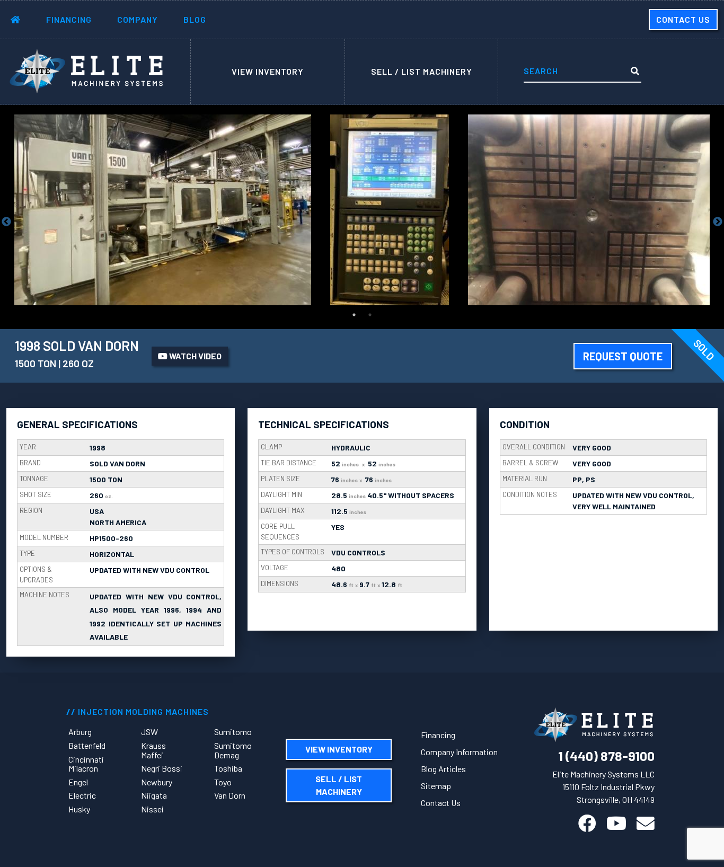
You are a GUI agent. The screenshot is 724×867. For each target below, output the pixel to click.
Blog (194, 19)
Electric (82, 795)
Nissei (152, 809)
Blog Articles (443, 769)
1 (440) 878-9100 (606, 756)
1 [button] (354, 314)
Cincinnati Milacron (86, 764)
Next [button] (717, 222)
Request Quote (623, 356)
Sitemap (436, 786)
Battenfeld (86, 745)
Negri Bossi (161, 768)
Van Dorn (229, 795)
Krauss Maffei (153, 750)
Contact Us (683, 19)
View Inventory (268, 71)
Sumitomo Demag (233, 750)
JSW (149, 732)
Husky (79, 809)
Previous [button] (6, 222)
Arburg (80, 732)
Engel (78, 782)
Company (137, 19)
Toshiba (228, 768)
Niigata (154, 795)
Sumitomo (233, 732)
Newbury (156, 782)
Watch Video (194, 356)
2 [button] (370, 314)
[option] (162, 209)
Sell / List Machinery (421, 71)
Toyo (223, 782)
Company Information (459, 752)
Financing (69, 19)
